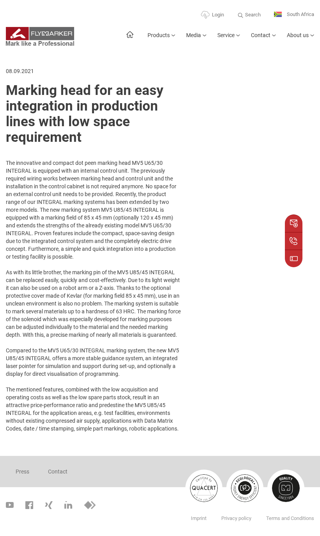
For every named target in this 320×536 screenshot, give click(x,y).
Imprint (198, 518)
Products (159, 35)
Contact (260, 35)
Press (22, 471)
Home (130, 38)
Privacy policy (236, 518)
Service (226, 35)
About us (298, 35)
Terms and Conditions (290, 518)
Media (193, 35)
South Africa (300, 14)
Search (253, 15)
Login (218, 15)
